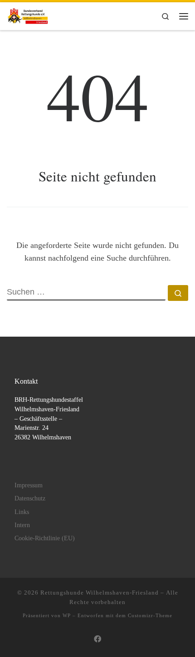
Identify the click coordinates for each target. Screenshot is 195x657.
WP (67, 615)
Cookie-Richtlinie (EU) (45, 538)
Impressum (29, 485)
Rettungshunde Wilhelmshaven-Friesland (99, 592)
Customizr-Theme (150, 615)
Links (22, 512)
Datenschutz (30, 498)
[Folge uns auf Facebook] (97, 639)
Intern (22, 525)
